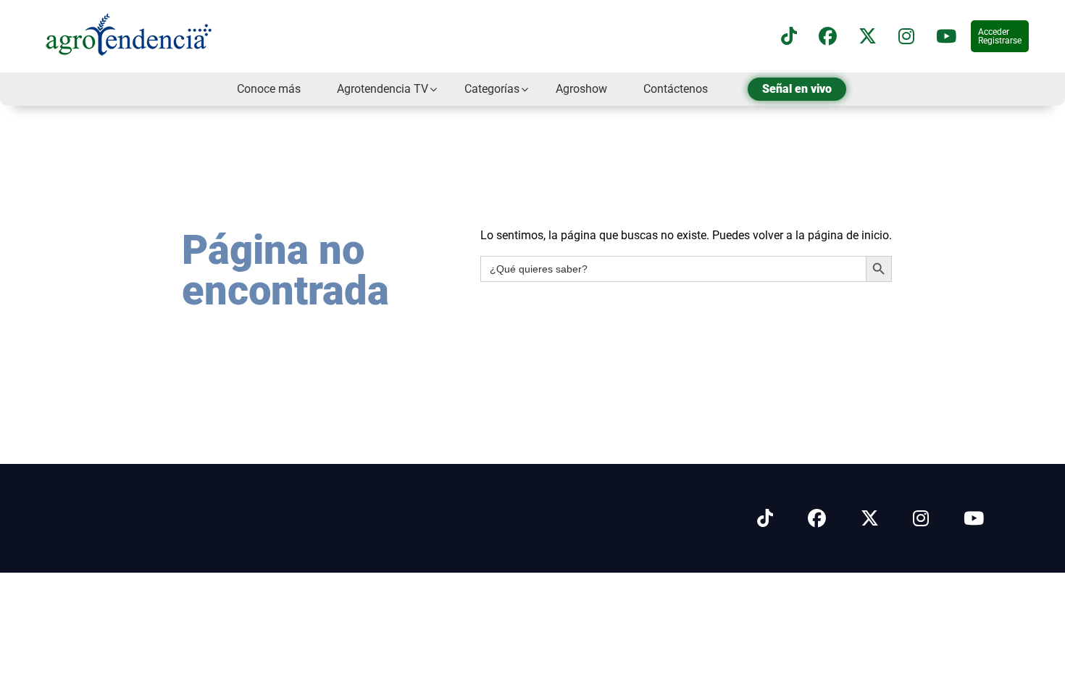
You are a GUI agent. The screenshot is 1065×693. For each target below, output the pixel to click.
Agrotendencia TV (382, 89)
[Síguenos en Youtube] (974, 519)
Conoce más (269, 89)
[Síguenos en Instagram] (921, 519)
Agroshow (581, 89)
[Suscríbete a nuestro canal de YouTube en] (946, 37)
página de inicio (848, 235)
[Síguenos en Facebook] (828, 37)
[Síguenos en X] (868, 37)
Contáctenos (675, 89)
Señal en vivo (797, 89)
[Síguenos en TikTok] (789, 37)
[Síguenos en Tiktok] (765, 519)
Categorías (491, 89)
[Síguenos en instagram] (906, 37)
